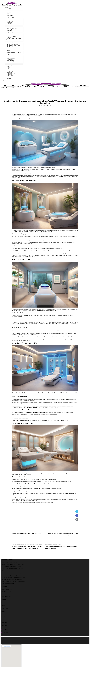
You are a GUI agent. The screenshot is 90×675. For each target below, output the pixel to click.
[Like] (13, 517)
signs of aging (27, 310)
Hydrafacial (39, 98)
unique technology (29, 230)
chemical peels (34, 406)
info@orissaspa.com (6, 593)
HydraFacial (14, 114)
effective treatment (39, 230)
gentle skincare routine (20, 483)
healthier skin (59, 322)
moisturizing (18, 486)
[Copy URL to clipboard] (76, 523)
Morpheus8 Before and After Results (22, 544)
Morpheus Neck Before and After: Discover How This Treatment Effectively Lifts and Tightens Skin (27, 547)
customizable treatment (37, 412)
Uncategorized (49, 98)
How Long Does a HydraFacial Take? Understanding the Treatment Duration (61, 547)
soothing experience (45, 322)
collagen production (42, 486)
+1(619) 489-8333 (6, 596)
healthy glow (34, 500)
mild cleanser (39, 483)
